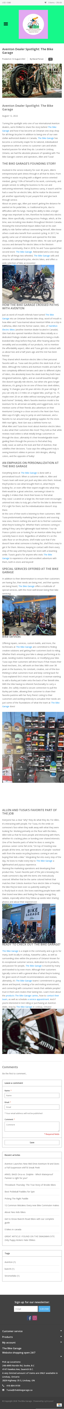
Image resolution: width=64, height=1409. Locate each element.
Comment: (10, 1119)
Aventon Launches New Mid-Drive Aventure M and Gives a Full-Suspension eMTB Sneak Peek (32, 1165)
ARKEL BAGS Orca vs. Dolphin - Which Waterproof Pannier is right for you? (29, 1176)
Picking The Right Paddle (16, 1198)
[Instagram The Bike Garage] (34, 1318)
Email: (8, 1102)
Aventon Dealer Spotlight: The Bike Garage (27, 51)
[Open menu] (6, 24)
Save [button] (32, 1142)
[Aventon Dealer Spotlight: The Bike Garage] (32, 82)
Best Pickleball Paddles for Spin (20, 1191)
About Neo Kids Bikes (15, 1212)
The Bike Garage (46, 138)
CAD (9, 2)
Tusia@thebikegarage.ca (19, 1390)
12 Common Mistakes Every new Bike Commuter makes (32, 1205)
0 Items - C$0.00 (55, 2)
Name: (8, 1090)
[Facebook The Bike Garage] (29, 1318)
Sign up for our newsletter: (32, 1302)
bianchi (9, 1268)
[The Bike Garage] (38, 24)
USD (4, 2)
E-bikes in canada (13, 1229)
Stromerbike (12, 1275)
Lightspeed (48, 1401)
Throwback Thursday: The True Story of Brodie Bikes (30, 1184)
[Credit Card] (59, 1405)
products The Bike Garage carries (22, 995)
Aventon (10, 1262)
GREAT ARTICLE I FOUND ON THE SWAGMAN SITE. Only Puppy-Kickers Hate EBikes (30, 1238)
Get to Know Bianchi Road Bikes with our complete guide (29, 1221)
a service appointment (38, 999)
